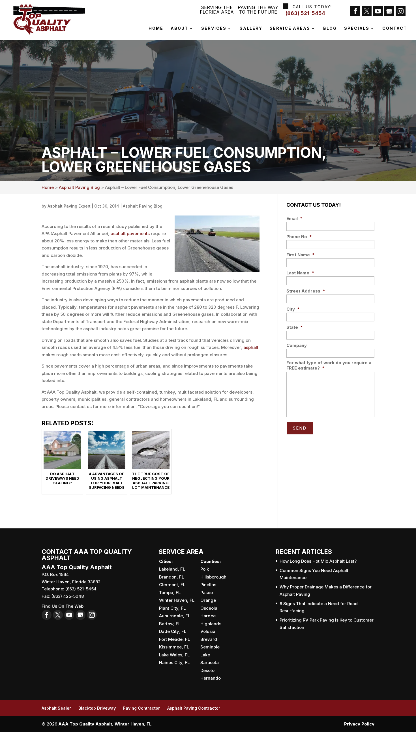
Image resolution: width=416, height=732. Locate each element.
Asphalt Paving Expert (69, 206)
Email (294, 218)
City (293, 309)
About (179, 28)
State (294, 327)
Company (296, 345)
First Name (300, 254)
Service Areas (290, 28)
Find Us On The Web (62, 606)
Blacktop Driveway (97, 708)
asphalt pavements (130, 233)
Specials (356, 28)
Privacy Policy (359, 724)
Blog (330, 28)
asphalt (250, 347)
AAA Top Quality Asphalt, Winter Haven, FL (105, 724)
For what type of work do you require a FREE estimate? (328, 365)
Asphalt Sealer (56, 708)
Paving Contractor (141, 708)
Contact (394, 28)
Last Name (300, 273)
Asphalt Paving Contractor (193, 708)
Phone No (299, 236)
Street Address (305, 291)
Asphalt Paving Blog (142, 206)
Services (213, 28)
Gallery (250, 28)
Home (156, 28)
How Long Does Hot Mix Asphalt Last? (318, 561)
